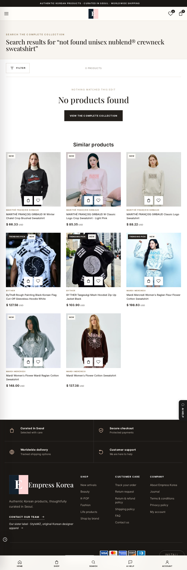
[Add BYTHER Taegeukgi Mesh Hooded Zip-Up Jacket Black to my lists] (98, 281)
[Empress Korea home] (93, 13)
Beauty (85, 491)
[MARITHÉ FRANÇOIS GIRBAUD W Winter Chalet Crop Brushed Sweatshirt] (33, 179)
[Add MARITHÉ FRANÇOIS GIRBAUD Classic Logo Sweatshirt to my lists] (158, 200)
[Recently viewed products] (5, 539)
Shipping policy (125, 509)
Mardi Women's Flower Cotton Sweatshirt (91, 375)
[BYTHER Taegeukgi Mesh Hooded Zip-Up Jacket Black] (93, 260)
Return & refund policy (125, 500)
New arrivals (88, 485)
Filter (21, 68)
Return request (124, 491)
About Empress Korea (163, 485)
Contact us (122, 522)
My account (157, 512)
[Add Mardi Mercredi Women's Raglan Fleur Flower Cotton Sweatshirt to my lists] (158, 281)
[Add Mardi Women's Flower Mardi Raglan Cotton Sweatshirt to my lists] (38, 362)
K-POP (85, 498)
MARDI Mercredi (136, 291)
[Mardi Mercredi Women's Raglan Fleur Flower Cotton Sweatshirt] (153, 260)
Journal (155, 491)
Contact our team (24, 517)
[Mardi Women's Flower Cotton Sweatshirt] (93, 340)
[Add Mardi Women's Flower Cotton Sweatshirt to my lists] (98, 362)
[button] (28, 200)
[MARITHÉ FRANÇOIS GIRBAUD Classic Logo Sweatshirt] (153, 179)
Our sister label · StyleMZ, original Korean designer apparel (41, 526)
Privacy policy (159, 505)
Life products (89, 512)
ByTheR (10, 291)
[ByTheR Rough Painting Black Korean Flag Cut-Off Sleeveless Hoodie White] (33, 260)
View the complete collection (93, 115)
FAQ (117, 515)
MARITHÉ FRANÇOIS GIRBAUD (22, 210)
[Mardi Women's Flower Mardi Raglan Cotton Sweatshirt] (33, 340)
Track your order (125, 485)
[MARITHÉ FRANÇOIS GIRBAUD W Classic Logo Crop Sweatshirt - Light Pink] (93, 179)
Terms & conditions (162, 498)
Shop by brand (90, 518)
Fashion (86, 505)
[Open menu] (6, 14)
